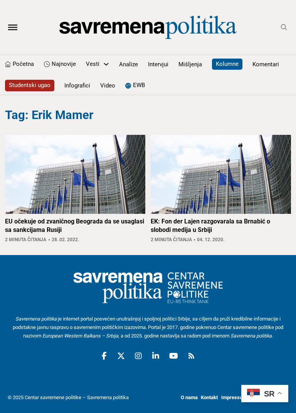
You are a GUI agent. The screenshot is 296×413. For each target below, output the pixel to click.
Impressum (234, 397)
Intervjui (158, 64)
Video (107, 85)
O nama (189, 397)
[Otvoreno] (12, 27)
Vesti (92, 63)
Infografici (77, 85)
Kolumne (227, 63)
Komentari (265, 64)
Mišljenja (190, 64)
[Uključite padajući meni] (106, 64)
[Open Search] (284, 27)
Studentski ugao (29, 85)
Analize (128, 64)
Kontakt (209, 397)
